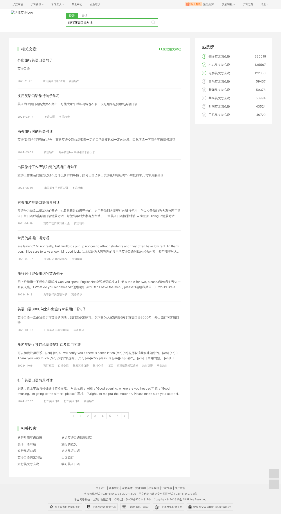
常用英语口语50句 (54, 81)
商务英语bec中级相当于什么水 (77, 152)
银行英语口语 (27, 451)
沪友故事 (167, 488)
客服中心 (114, 488)
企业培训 (95, 4)
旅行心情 (98, 365)
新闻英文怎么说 (219, 90)
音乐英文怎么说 (219, 81)
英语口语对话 (27, 444)
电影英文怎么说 (219, 73)
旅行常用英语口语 (30, 437)
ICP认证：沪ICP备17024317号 (132, 499)
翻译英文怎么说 (219, 56)
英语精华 (74, 81)
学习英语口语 (70, 464)
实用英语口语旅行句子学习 (39, 95)
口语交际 (63, 365)
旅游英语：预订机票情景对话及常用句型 (49, 344)
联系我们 (153, 488)
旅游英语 (147, 365)
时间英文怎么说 (219, 106)
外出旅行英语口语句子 (35, 60)
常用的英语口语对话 (33, 238)
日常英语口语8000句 (56, 330)
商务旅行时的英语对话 (35, 131)
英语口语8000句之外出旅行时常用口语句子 (52, 309)
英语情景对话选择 (127, 365)
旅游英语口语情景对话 (76, 437)
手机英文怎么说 (219, 115)
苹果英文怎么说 (219, 98)
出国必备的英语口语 (56, 187)
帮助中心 (77, 4)
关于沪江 (101, 488)
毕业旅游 (162, 365)
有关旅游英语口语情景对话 (39, 202)
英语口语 (49, 116)
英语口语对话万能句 (56, 259)
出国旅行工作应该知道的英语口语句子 (47, 167)
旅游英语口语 (81, 365)
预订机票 (48, 365)
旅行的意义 (69, 444)
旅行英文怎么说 (28, 464)
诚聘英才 (127, 488)
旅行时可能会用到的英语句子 (40, 273)
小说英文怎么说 (219, 64)
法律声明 (140, 488)
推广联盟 (180, 488)
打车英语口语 (52, 401)
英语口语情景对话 (30, 457)
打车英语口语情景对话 (35, 380)
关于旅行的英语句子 (55, 294)
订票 (110, 365)
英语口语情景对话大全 (56, 223)
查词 (84, 15)
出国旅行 (67, 457)
